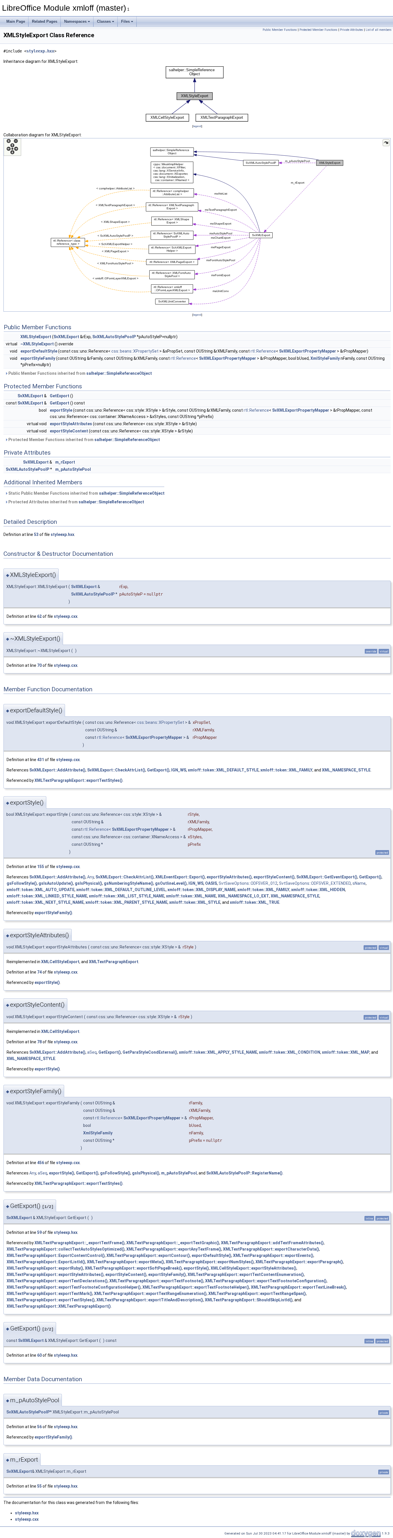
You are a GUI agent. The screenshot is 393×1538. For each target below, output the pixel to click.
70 (39, 665)
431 (40, 759)
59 (39, 1232)
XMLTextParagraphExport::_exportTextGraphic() (172, 1242)
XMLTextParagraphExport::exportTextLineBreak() (298, 1287)
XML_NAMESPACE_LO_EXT (243, 896)
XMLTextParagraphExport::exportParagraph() (299, 1262)
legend (197, 126)
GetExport (59, 396)
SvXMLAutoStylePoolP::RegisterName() (244, 1173)
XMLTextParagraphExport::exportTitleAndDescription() (149, 1300)
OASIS (211, 883)
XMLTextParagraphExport (113, 961)
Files (125, 21)
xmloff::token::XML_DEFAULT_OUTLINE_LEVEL (121, 889)
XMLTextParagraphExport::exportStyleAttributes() (55, 1274)
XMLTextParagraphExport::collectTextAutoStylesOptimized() (66, 1249)
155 (40, 866)
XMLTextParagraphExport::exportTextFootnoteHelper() (195, 1287)
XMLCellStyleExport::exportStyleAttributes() (253, 1268)
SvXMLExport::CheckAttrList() (116, 770)
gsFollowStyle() (22, 883)
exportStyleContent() (274, 877)
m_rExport (65, 462)
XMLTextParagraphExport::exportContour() (148, 1255)
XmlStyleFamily (325, 358)
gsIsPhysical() (88, 883)
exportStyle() (47, 982)
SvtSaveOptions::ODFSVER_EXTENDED (315, 883)
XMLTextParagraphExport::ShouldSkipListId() (249, 1300)
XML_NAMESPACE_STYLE (346, 770)
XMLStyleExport (35, 336)
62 (39, 616)
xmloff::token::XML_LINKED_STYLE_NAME (47, 896)
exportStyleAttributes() (229, 877)
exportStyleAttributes (71, 423)
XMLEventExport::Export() (180, 877)
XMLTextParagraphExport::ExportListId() (46, 1262)
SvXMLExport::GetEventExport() (326, 877)
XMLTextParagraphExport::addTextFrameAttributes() (272, 1242)
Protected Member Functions (318, 30)
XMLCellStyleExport (60, 961)
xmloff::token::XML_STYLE (194, 902)
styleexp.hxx (40, 51)
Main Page (15, 21)
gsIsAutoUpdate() (56, 883)
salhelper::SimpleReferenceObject (119, 373)
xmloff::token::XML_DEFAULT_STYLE (223, 770)
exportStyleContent (69, 431)
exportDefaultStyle (38, 351)
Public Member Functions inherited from (79, 373)
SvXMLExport (66, 336)
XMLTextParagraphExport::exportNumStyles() (210, 1262)
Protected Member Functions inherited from (83, 439)
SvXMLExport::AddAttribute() (57, 770)
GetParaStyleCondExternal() (150, 1052)
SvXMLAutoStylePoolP (114, 336)
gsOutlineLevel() (171, 883)
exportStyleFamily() (53, 912)
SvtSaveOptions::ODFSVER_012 (248, 883)
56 (39, 1426)
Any (90, 877)
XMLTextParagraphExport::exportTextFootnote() (156, 1281)
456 (40, 1162)
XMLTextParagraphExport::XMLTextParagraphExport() (59, 1306)
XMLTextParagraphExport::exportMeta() (125, 1262)
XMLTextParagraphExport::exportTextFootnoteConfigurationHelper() (74, 1287)
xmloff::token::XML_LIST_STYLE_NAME (126, 896)
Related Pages (44, 21)
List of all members (379, 30)
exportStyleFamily (37, 358)
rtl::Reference (263, 351)
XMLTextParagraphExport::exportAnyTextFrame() (173, 1249)
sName (359, 883)
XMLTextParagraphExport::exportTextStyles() (79, 780)
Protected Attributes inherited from (75, 502)
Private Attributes (351, 30)
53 (36, 534)
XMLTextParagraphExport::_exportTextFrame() (80, 1242)
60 (39, 1355)
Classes (104, 21)
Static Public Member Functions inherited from (86, 493)
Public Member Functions (280, 30)
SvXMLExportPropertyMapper (307, 351)
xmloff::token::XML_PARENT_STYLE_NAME (126, 902)
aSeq (92, 1052)
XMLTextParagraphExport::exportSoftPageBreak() (133, 1268)
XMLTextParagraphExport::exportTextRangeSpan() (257, 1293)
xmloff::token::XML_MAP (345, 1052)
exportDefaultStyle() (211, 1255)
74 (39, 972)
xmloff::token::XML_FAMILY (286, 770)
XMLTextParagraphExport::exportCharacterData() (271, 1249)
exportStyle (61, 410)
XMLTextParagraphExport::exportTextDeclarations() (57, 1281)
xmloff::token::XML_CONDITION (289, 1052)
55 (39, 1486)
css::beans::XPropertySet (135, 351)
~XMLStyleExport (37, 344)
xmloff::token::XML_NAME (191, 896)
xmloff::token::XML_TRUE (254, 902)
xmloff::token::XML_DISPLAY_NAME (201, 889)
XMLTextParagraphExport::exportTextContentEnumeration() (246, 1274)
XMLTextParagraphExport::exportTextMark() (49, 1293)
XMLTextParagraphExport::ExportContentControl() (56, 1255)
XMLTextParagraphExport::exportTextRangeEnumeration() (150, 1293)
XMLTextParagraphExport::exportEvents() (273, 1255)
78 (39, 1042)
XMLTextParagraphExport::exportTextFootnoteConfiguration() (266, 1281)
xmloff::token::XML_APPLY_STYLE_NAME (218, 1052)
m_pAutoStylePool (73, 469)
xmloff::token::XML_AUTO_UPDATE (41, 889)
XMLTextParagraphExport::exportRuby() (45, 1268)
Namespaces (75, 21)
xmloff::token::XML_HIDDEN (318, 889)
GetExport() (158, 770)
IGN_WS (178, 770)
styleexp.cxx (65, 616)
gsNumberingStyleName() (128, 883)
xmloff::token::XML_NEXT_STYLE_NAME (45, 902)
